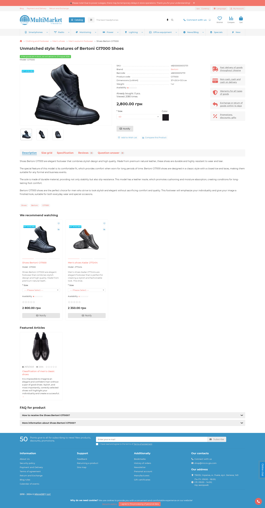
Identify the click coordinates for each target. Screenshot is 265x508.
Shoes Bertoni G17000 (34, 262)
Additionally (142, 453)
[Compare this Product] (58, 229)
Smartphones (36, 32)
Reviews (85, 152)
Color (165, 111)
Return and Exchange (59, 8)
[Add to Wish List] (58, 223)
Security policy (27, 463)
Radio (61, 32)
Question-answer (110, 152)
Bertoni (174, 69)
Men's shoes (58, 41)
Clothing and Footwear (37, 41)
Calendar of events (29, 484)
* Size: (120, 111)
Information (28, 453)
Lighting (133, 32)
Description (29, 152)
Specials (218, 32)
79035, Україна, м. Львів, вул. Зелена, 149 (216, 475)
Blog (22, 8)
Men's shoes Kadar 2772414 (83, 262)
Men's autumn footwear (81, 41)
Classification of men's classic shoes (38, 373)
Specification (65, 152)
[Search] (172, 19)
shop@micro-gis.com (205, 463)
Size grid (46, 152)
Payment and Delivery (36, 8)
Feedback (82, 459)
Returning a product (87, 463)
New (238, 32)
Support (82, 453)
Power (110, 32)
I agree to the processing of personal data (140, 504)
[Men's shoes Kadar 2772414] (87, 239)
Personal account (143, 471)
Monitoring (85, 32)
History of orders (142, 463)
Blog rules (25, 479)
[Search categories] (91, 20)
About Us (25, 459)
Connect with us (197, 19)
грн (202, 9)
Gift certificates (142, 479)
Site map (81, 467)
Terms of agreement (30, 471)
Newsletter (140, 467)
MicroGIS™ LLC (43, 494)
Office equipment (162, 32)
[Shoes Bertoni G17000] (41, 239)
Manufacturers (141, 475)
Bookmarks (140, 459)
